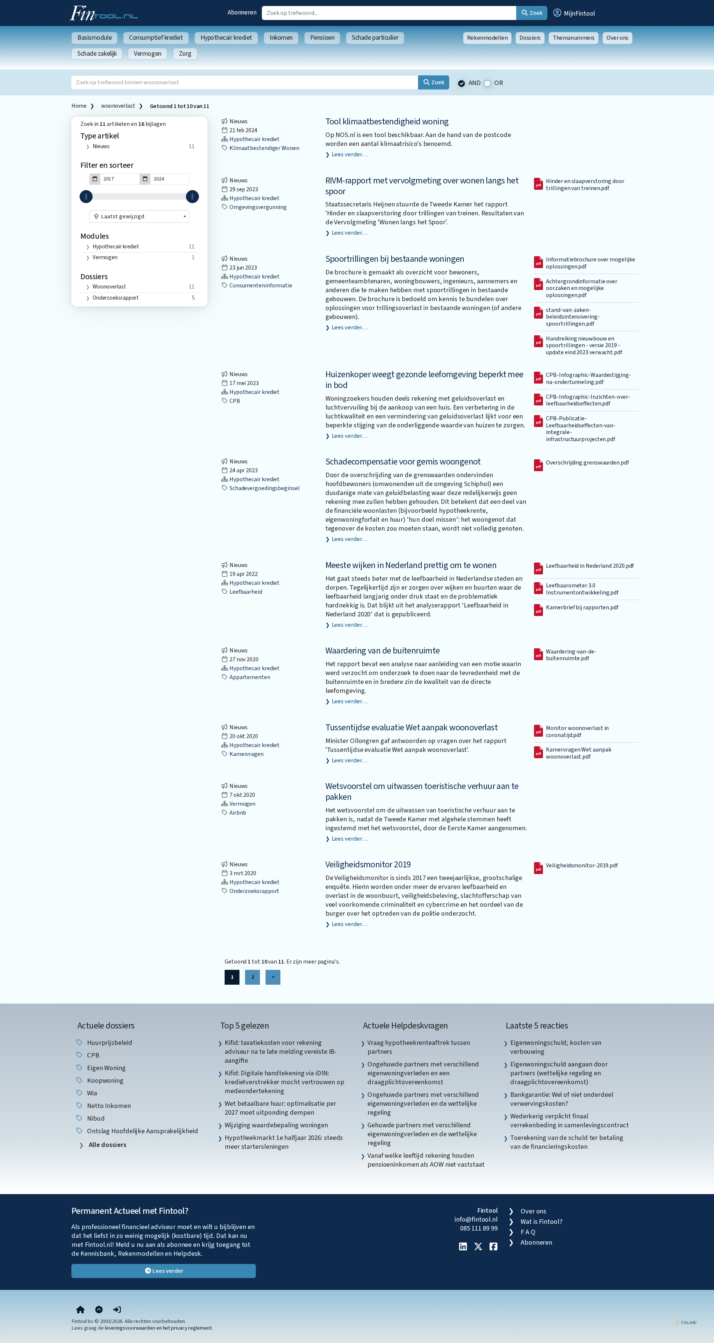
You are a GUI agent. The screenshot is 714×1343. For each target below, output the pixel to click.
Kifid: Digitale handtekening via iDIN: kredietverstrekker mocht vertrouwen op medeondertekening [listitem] (284, 1082)
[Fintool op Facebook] (493, 1247)
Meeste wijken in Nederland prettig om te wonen (410, 565)
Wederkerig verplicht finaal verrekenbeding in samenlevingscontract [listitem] (569, 1120)
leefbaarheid (245, 592)
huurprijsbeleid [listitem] (109, 1042)
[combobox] (139, 216)
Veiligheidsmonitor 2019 (368, 864)
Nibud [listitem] (95, 1118)
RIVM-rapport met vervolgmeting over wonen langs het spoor (421, 186)
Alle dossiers (106, 1145)
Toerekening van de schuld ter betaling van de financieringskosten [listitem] (566, 1142)
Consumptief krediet (156, 37)
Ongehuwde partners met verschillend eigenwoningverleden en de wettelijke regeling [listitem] (423, 1103)
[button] (573, 13)
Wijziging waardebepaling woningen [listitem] (276, 1125)
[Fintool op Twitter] (478, 1247)
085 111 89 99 (479, 1228)
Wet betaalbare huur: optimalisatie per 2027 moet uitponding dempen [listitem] (280, 1108)
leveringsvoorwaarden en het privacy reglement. (159, 1328)
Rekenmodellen (487, 37)
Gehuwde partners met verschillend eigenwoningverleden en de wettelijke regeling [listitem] (422, 1134)
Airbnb (237, 813)
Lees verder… (350, 154)
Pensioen (322, 37)
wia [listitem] (91, 1093)
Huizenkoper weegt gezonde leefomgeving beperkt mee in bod (424, 380)
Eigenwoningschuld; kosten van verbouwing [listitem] (555, 1047)
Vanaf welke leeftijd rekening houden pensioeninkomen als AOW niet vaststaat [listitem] (426, 1160)
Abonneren (242, 12)
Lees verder (167, 1271)
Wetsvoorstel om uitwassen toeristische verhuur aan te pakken (422, 791)
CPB (234, 401)
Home (78, 106)
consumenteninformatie (260, 285)
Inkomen (281, 37)
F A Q (528, 1232)
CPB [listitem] (92, 1055)
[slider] (86, 196)
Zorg (185, 53)
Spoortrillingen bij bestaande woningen (394, 258)
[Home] (80, 1310)
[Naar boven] (98, 1310)
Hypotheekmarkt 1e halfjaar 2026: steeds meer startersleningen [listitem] (284, 1142)
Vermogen (147, 53)
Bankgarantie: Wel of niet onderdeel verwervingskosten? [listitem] (561, 1099)
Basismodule (94, 37)
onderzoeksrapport (116, 298)
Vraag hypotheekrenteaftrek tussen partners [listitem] (418, 1047)
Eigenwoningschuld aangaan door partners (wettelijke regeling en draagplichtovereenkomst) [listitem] (559, 1073)
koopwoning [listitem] (104, 1080)
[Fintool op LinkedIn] (463, 1247)
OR (498, 83)
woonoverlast (118, 106)
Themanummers (574, 37)
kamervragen (246, 754)
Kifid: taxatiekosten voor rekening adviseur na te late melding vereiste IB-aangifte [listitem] (281, 1051)
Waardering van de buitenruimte (382, 650)
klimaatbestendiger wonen (263, 148)
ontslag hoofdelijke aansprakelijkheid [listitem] (142, 1131)
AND (475, 83)
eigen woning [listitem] (106, 1068)
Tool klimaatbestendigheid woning (387, 121)
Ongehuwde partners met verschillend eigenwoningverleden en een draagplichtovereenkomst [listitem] (423, 1073)
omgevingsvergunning (257, 207)
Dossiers (530, 37)
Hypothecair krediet (226, 37)
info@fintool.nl (476, 1219)
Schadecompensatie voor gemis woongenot (403, 461)
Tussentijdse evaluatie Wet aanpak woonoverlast (411, 727)
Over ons (617, 37)
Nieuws (101, 146)
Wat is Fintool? (541, 1221)
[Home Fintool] (105, 12)
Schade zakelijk (96, 53)
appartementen (249, 677)
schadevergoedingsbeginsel (264, 488)
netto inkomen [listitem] (108, 1106)
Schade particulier (375, 37)
